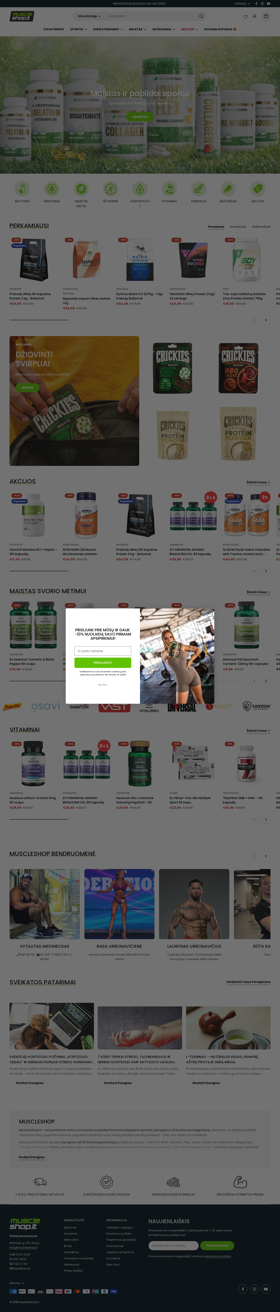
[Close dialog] (209, 613)
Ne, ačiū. (102, 684)
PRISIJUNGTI (103, 662)
